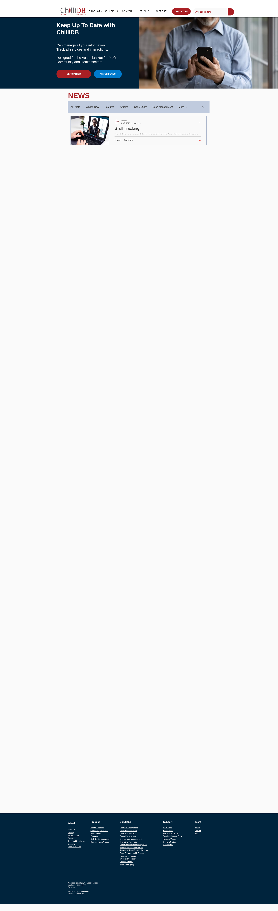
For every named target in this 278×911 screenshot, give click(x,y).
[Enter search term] (231, 11)
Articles (124, 107)
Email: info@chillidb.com (78, 891)
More (181, 107)
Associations (95, 833)
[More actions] (201, 122)
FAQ (197, 833)
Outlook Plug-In (126, 862)
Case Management (162, 107)
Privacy (71, 838)
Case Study (140, 107)
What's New (92, 107)
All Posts (75, 107)
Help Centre (168, 831)
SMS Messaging (127, 864)
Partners (71, 830)
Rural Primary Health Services (132, 853)
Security (71, 844)
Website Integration (128, 859)
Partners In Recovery (129, 856)
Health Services (97, 828)
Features (109, 107)
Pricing (71, 833)
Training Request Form (172, 836)
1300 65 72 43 (80, 894)
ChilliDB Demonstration (100, 839)
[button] (96, 11)
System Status (169, 842)
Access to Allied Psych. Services (134, 850)
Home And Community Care (131, 847)
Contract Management (129, 828)
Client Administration (128, 831)
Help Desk (167, 828)
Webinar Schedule (170, 833)
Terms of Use (73, 835)
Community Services (99, 831)
